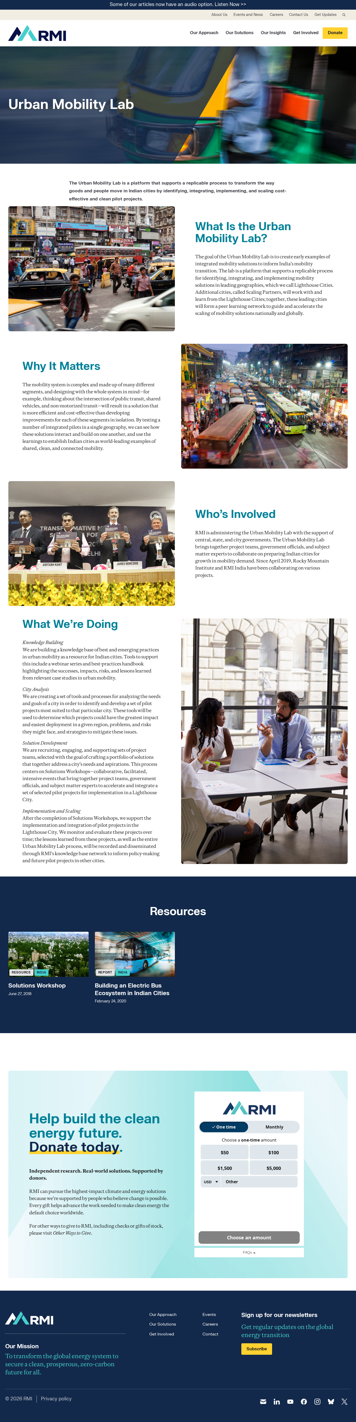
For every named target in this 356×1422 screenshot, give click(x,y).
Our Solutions (240, 32)
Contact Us (298, 15)
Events (209, 1314)
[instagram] (317, 1401)
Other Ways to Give (72, 1233)
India (41, 972)
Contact (210, 1334)
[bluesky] (331, 1401)
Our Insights (273, 32)
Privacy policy (56, 1399)
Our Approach (204, 32)
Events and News (248, 15)
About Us (219, 15)
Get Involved (305, 32)
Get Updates (325, 15)
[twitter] (344, 1401)
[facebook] (304, 1401)
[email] (263, 1401)
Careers (276, 15)
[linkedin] (277, 1401)
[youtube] (290, 1401)
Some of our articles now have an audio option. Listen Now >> (178, 5)
